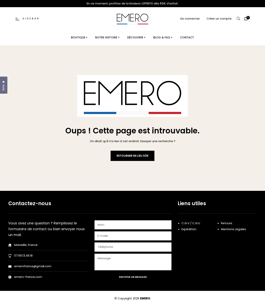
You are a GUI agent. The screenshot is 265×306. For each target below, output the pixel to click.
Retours (226, 223)
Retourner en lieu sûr (132, 156)
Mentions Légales (233, 229)
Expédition (189, 229)
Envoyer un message (133, 277)
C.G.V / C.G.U (191, 223)
